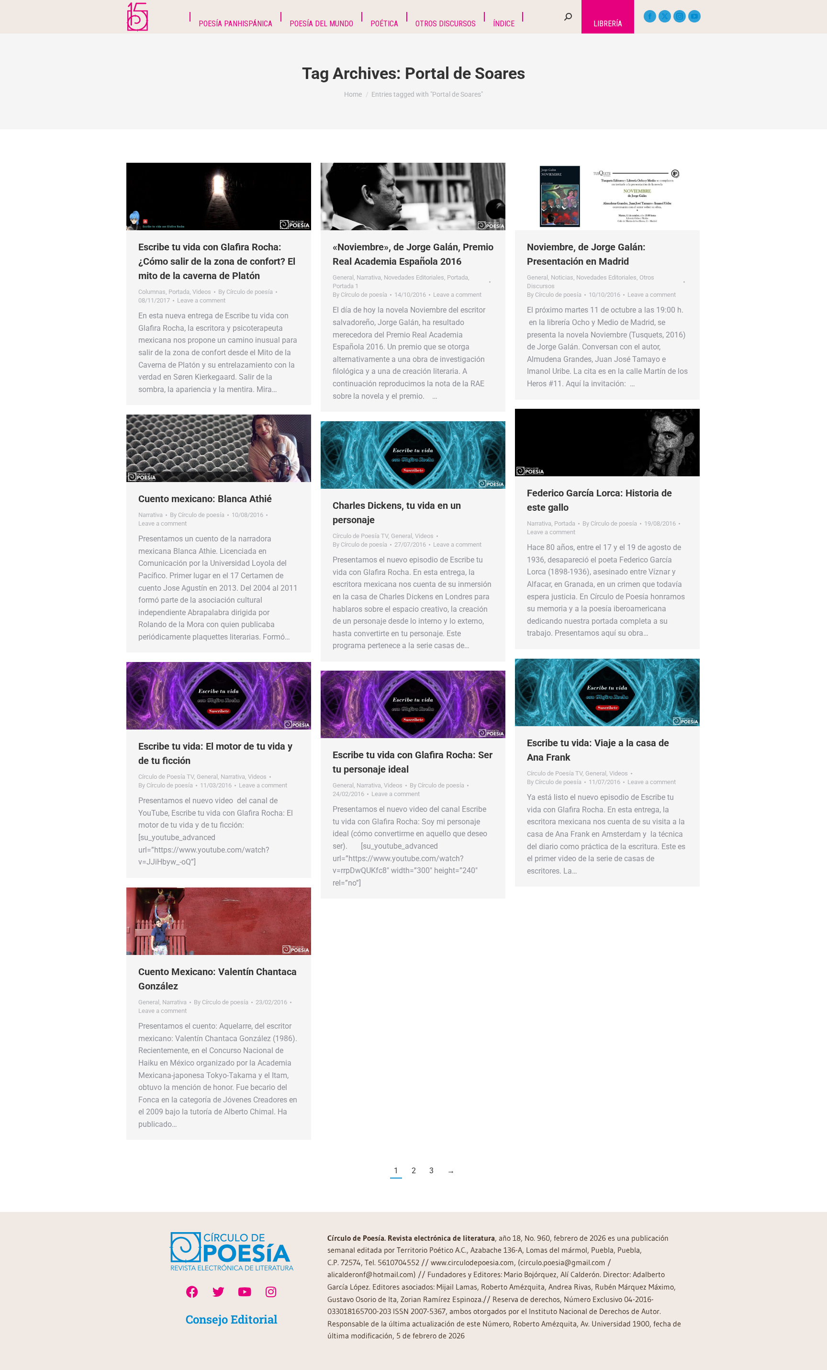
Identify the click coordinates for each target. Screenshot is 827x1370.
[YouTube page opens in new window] (694, 16)
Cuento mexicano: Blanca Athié (205, 499)
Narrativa (369, 277)
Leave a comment (201, 300)
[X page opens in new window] (665, 16)
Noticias (562, 277)
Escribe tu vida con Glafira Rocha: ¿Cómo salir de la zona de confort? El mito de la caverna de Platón (216, 261)
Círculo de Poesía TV (360, 535)
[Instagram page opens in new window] (679, 16)
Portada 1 (345, 286)
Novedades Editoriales (414, 277)
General (343, 277)
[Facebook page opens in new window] (650, 16)
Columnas (152, 291)
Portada (179, 291)
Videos (201, 291)
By (245, 291)
